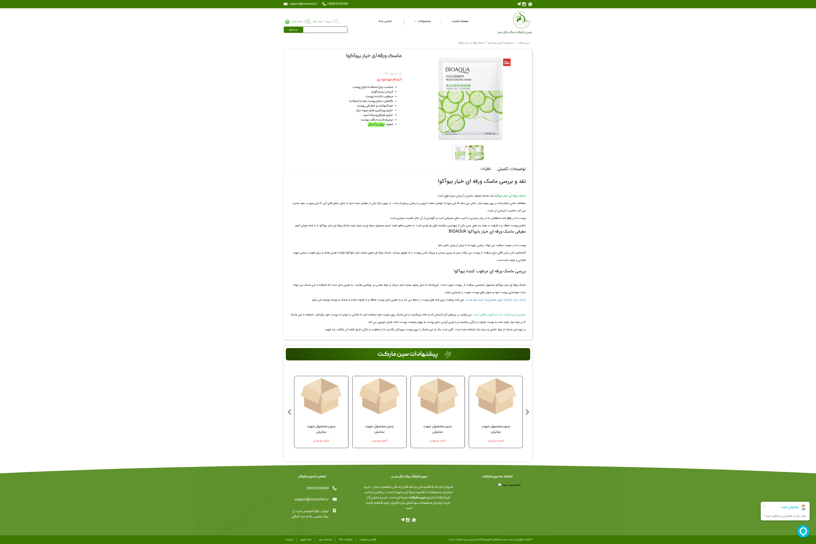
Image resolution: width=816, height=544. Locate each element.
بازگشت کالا (346, 540)
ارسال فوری (306, 540)
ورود (328, 22)
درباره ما (289, 540)
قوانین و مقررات (367, 540)
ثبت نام (317, 22)
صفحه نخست (460, 21)
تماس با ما (385, 21)
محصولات (424, 21)
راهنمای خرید (325, 540)
